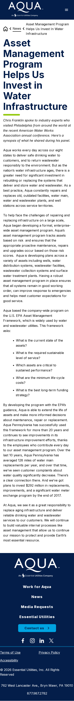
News (17, 28)
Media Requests (37, 607)
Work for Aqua (37, 587)
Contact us (34, 628)
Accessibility (9, 660)
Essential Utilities (37, 617)
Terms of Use (10, 652)
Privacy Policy (49, 652)
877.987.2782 (37, 693)
